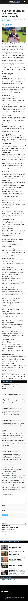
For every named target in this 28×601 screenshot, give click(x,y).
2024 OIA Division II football (9, 531)
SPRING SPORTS (5, 594)
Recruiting (4, 534)
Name (3, 505)
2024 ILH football (6, 525)
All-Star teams (5, 538)
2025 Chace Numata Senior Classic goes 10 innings (16, 546)
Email (3, 510)
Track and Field (6, 20)
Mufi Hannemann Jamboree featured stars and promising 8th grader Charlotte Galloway (17, 572)
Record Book (5, 536)
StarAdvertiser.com (9, 598)
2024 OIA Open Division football (10, 527)
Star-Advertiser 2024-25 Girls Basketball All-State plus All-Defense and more (16, 565)
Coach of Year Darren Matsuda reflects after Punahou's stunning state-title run (17, 559)
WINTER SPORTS (5, 591)
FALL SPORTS (4, 589)
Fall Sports (4, 523)
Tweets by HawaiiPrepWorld (7, 579)
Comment (4, 492)
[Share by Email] (9, 25)
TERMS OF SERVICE (13, 477)
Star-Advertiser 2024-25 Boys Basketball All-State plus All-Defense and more (16, 553)
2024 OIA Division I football (9, 529)
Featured (22, 19)
